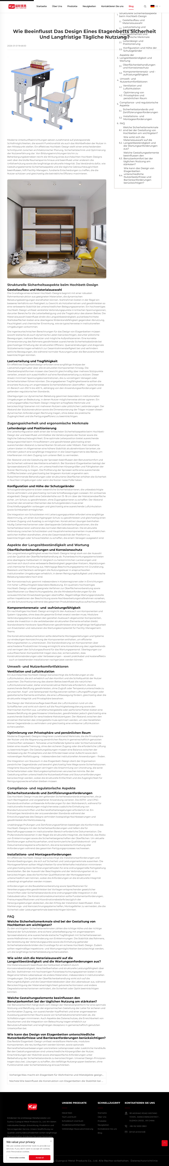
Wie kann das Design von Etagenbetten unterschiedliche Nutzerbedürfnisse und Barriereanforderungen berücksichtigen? (139, 175)
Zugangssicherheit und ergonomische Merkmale (135, 36)
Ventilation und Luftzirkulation (132, 87)
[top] (165, 1143)
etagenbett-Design (18, 496)
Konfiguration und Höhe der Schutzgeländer (140, 49)
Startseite (41, 6)
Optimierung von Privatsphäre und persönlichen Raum (135, 95)
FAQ (122, 123)
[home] (17, 6)
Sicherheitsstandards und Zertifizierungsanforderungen (140, 111)
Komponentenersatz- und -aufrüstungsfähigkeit (139, 73)
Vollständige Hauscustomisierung (77, 1129)
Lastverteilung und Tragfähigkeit (134, 28)
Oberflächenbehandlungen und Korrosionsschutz (139, 66)
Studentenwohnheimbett (73, 1125)
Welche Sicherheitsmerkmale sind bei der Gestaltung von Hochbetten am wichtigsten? (140, 130)
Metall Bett (67, 1113)
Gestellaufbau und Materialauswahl (134, 22)
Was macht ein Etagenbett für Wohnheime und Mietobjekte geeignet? (63, 1074)
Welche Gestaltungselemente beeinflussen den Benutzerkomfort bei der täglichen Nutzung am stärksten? (141, 158)
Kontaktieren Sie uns (112, 6)
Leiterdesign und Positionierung (133, 42)
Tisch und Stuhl (69, 1117)
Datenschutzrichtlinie (144, 1160)
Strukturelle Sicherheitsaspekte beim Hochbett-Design (138, 15)
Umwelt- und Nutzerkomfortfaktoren (133, 80)
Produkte (72, 6)
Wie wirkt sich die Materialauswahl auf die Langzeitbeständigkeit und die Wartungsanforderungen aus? (140, 143)
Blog (131, 6)
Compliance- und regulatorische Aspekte (139, 104)
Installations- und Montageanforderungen (137, 118)
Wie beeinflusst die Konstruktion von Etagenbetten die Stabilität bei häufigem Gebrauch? (73, 1081)
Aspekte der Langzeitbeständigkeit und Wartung (136, 58)
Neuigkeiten (89, 6)
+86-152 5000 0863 (138, 1126)
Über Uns (57, 6)
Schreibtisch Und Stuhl (72, 1121)
